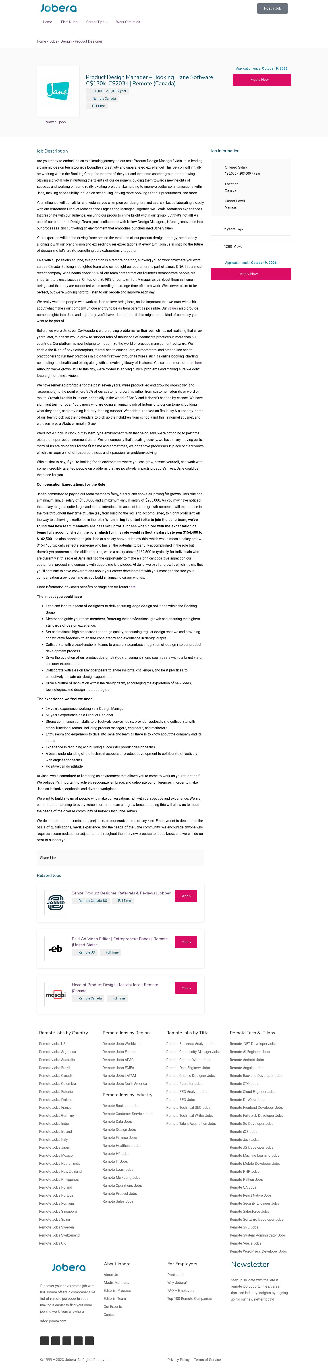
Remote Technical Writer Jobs (189, 1115)
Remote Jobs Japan (55, 1147)
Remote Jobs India (54, 1123)
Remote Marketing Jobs (121, 1177)
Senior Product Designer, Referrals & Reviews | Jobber (121, 893)
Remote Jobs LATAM (119, 1076)
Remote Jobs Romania (57, 1203)
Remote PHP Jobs (244, 1171)
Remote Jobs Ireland (55, 1131)
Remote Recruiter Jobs (184, 1084)
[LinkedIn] (55, 1340)
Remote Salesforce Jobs (249, 1211)
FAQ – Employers (181, 1290)
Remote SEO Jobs (180, 1100)
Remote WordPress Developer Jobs (258, 1251)
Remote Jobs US (52, 1044)
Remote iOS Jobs (243, 1131)
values (173, 308)
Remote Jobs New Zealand (60, 1171)
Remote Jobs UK (52, 1243)
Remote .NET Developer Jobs (253, 1044)
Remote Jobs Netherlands (59, 1163)
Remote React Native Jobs (251, 1195)
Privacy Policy (178, 1360)
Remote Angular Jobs (247, 1068)
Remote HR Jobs (116, 1154)
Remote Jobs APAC (118, 1060)
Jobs (53, 41)
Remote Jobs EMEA (118, 1068)
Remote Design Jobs (119, 1129)
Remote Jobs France (55, 1107)
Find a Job (69, 22)
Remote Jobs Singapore (58, 1211)
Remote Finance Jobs (120, 1138)
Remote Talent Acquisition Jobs (191, 1123)
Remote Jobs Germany (57, 1115)
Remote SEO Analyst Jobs (187, 1092)
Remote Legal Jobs (118, 1169)
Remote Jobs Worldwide (122, 1044)
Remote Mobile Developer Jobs (255, 1163)
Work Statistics (128, 22)
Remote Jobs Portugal (56, 1195)
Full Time (98, 106)
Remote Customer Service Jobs (128, 1114)
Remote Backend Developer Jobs (256, 1076)
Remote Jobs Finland (55, 1100)
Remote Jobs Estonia (56, 1092)
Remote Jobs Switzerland (59, 1235)
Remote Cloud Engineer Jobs (252, 1092)
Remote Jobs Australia (57, 1060)
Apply (186, 896)
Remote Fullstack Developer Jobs (256, 1115)
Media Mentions (116, 1282)
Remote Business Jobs (121, 1106)
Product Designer (88, 41)
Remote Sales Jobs (118, 1201)
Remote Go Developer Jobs (251, 1123)
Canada (110, 98)
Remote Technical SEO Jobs (188, 1107)
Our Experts (113, 1307)
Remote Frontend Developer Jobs (256, 1107)
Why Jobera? (177, 1282)
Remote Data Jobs (117, 1121)
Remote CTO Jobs (244, 1084)
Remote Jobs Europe (119, 1052)
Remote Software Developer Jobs (256, 1219)
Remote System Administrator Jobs (258, 1235)
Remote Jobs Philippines (59, 1179)
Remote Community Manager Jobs (193, 1052)
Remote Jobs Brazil (54, 1068)
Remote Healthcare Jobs (122, 1146)
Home (47, 22)
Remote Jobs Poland (55, 1187)
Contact (110, 1315)
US (105, 900)
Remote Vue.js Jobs (245, 1243)
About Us (111, 1275)
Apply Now (260, 79)
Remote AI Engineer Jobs (250, 1052)
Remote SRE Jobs (244, 1227)
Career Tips (95, 22)
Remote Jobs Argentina (57, 1052)
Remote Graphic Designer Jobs (190, 1076)
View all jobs (56, 122)
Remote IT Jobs (115, 1161)
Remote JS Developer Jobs (251, 1147)
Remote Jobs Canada (56, 1076)
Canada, (96, 900)
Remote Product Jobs (120, 1193)
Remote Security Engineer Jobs (254, 1203)
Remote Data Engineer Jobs (188, 1068)
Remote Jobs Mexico (56, 1155)
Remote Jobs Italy (53, 1140)
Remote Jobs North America (125, 1084)
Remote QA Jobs (243, 1187)
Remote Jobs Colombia (57, 1084)
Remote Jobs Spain (54, 1219)
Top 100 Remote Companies (189, 1299)
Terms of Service (207, 1360)
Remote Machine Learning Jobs (254, 1155)
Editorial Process (117, 1290)
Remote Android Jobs (247, 1060)
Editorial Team (115, 1299)
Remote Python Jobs (246, 1179)
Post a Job (176, 1275)
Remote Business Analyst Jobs (191, 1044)
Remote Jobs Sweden (56, 1227)
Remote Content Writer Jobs (188, 1060)
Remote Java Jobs (244, 1140)
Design (66, 41)
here (198, 363)
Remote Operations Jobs (122, 1185)
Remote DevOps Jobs (247, 1100)
